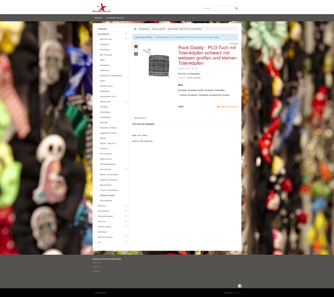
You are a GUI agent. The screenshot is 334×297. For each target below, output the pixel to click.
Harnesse (104, 106)
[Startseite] (135, 28)
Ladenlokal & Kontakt (115, 17)
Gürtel (102, 80)
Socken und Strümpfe (109, 174)
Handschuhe (105, 101)
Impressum (96, 271)
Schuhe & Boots (104, 226)
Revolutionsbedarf (105, 216)
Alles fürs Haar (106, 39)
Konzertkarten (104, 211)
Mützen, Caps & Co (108, 143)
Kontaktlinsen (105, 117)
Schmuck (102, 221)
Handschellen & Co (108, 96)
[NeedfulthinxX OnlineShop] (116, 7)
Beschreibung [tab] (140, 118)
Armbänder (104, 44)
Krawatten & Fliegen (108, 127)
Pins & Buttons (106, 153)
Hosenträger (105, 112)
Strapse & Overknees (109, 179)
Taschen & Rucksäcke (109, 190)
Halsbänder (104, 91)
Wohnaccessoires (105, 237)
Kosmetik (104, 122)
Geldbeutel (104, 70)
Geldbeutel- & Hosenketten (111, 75)
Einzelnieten (105, 65)
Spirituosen (102, 231)
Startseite (98, 17)
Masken (103, 138)
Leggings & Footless (108, 133)
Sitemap (96, 267)
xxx (99, 242)
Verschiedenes (106, 200)
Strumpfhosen (106, 185)
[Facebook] (239, 285)
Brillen (102, 60)
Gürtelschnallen (106, 86)
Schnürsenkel (105, 169)
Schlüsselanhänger (108, 164)
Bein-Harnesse (106, 54)
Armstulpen (104, 49)
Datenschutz (97, 262)
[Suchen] (236, 8)
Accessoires (103, 34)
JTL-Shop (236, 293)
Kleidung (101, 205)
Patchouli (104, 148)
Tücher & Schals (194, 77)
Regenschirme (106, 159)
